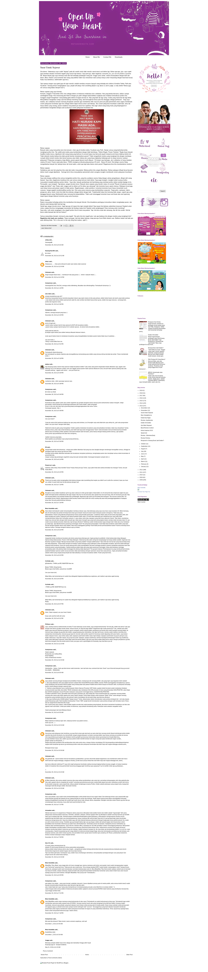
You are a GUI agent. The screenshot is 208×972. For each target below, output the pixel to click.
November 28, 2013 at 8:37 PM (54, 604)
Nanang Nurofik (50, 251)
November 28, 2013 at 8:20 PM (54, 530)
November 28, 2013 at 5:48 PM (54, 410)
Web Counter (141, 502)
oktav (47, 261)
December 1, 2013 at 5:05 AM (54, 924)
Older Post (129, 954)
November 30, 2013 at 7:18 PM (54, 913)
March (143, 461)
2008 (141, 480)
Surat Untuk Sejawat (147, 412)
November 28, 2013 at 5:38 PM (54, 383)
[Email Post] (60, 225)
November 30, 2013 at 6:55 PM (54, 875)
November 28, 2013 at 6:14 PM (54, 459)
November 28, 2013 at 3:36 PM (54, 304)
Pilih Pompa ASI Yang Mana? (156, 359)
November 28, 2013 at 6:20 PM (54, 472)
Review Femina (145, 438)
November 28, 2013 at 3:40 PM (54, 315)
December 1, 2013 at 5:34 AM (54, 934)
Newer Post (44, 954)
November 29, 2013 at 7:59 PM (54, 837)
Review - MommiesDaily (148, 435)
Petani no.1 (48, 465)
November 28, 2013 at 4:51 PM (54, 344)
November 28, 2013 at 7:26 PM (54, 502)
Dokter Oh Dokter (153, 335)
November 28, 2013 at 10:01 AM (54, 255)
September (144, 446)
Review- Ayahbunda (147, 420)
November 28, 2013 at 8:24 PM (54, 555)
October (143, 444)
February (144, 464)
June (142, 454)
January (143, 466)
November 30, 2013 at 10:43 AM (54, 857)
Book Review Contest (147, 428)
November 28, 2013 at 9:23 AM (54, 245)
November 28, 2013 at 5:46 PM (54, 394)
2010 (141, 475)
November (144, 410)
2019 (141, 390)
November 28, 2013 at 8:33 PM (54, 578)
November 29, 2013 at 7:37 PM (54, 804)
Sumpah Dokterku (61, 944)
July (142, 451)
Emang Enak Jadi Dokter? (155, 348)
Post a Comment (48, 951)
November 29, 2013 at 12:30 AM (54, 660)
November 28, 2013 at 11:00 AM (54, 266)
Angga (47, 940)
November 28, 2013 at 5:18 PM (54, 358)
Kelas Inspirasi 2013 (147, 430)
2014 (141, 403)
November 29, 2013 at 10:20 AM (54, 772)
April (142, 459)
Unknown (48, 272)
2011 (141, 472)
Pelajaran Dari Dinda (154, 322)
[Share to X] (68, 226)
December (144, 408)
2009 (141, 477)
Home (87, 57)
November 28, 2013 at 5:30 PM (54, 373)
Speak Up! (144, 433)
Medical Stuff (48, 228)
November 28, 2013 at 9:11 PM (54, 618)
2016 (141, 398)
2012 (141, 469)
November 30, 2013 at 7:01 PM (54, 893)
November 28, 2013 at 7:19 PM (54, 484)
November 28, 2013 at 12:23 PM (54, 277)
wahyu (47, 364)
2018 (141, 393)
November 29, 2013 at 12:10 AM (54, 643)
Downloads (118, 57)
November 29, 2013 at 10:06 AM (54, 750)
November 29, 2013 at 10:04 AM (54, 725)
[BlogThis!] (66, 226)
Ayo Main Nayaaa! (146, 425)
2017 (141, 395)
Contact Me (107, 57)
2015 (141, 400)
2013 (141, 406)
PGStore (47, 624)
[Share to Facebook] (71, 226)
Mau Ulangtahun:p (146, 415)
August (143, 449)
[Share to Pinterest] (73, 226)
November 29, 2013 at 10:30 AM (54, 788)
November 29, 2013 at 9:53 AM (54, 712)
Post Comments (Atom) (55, 958)
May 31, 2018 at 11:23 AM (52, 947)
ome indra (48, 294)
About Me (96, 57)
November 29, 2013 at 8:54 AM (54, 672)
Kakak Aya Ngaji (145, 418)
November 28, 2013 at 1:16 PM (54, 288)
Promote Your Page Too (144, 491)
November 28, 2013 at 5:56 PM (54, 441)
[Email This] (64, 226)
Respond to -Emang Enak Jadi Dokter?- (152, 440)
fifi (46, 447)
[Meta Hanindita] (138, 490)
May (142, 456)
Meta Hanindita (49, 508)
